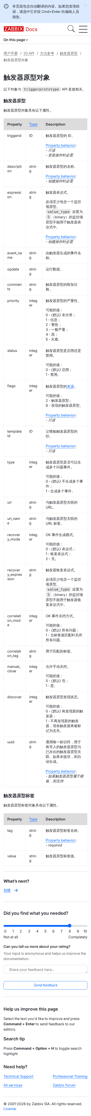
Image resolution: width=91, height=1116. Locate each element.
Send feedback (45, 985)
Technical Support (18, 1076)
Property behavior (61, 145)
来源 (70, 386)
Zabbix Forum (64, 1085)
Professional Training (70, 1076)
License (10, 1108)
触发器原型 (69, 53)
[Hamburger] (83, 29)
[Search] (71, 29)
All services (13, 1085)
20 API (28, 53)
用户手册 (11, 53)
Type (33, 124)
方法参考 (47, 53)
